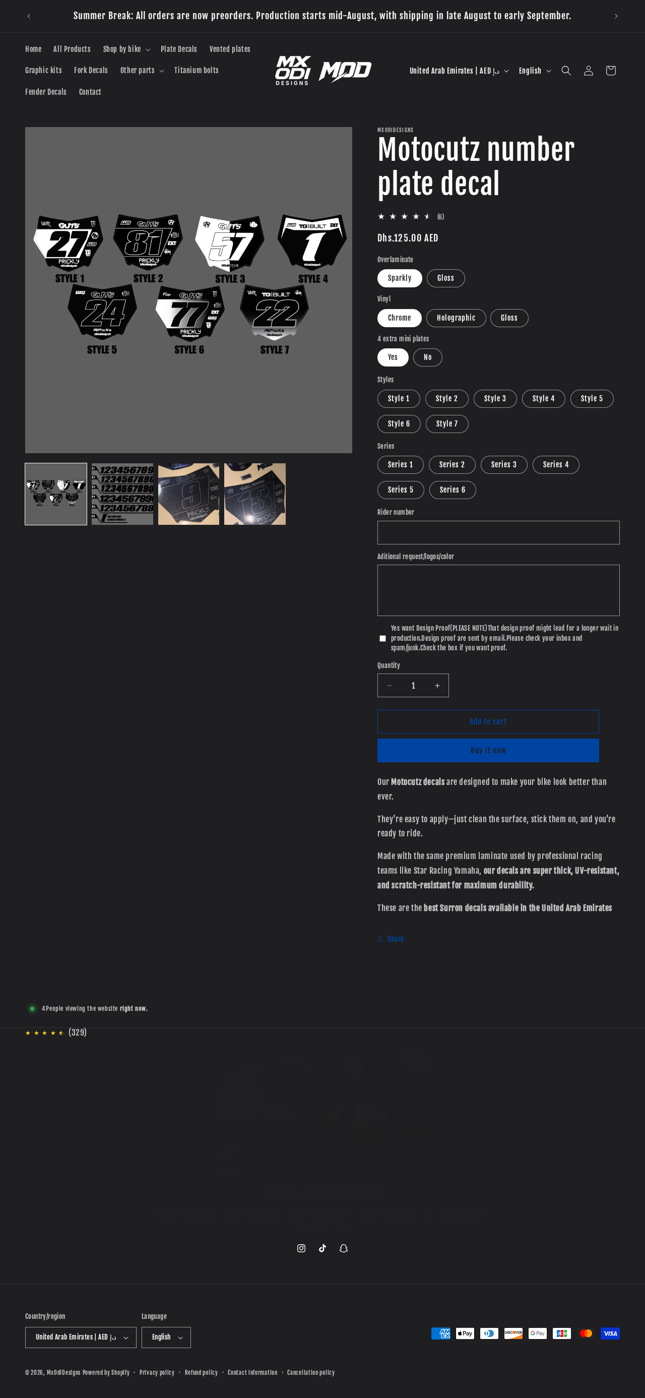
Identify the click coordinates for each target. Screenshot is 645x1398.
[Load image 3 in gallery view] (189, 494)
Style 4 (544, 398)
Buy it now (488, 750)
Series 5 (401, 489)
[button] (126, 49)
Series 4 (556, 464)
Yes (393, 357)
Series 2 (452, 464)
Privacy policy (157, 1372)
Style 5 (592, 398)
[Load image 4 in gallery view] (255, 494)
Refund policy (201, 1372)
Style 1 (399, 398)
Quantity (388, 665)
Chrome (399, 318)
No (428, 357)
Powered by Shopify (106, 1372)
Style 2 (447, 398)
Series (385, 446)
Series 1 (400, 464)
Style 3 (495, 398)
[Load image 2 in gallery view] (122, 494)
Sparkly (400, 278)
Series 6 (453, 489)
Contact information (252, 1372)
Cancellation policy (311, 1372)
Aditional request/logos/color (416, 557)
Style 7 (447, 423)
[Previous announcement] (29, 16)
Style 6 (399, 423)
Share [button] (396, 939)
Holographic (456, 318)
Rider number (396, 512)
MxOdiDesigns (64, 1372)
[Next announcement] (616, 16)
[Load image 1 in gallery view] (56, 494)
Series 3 (504, 464)
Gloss (446, 278)
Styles (385, 380)
